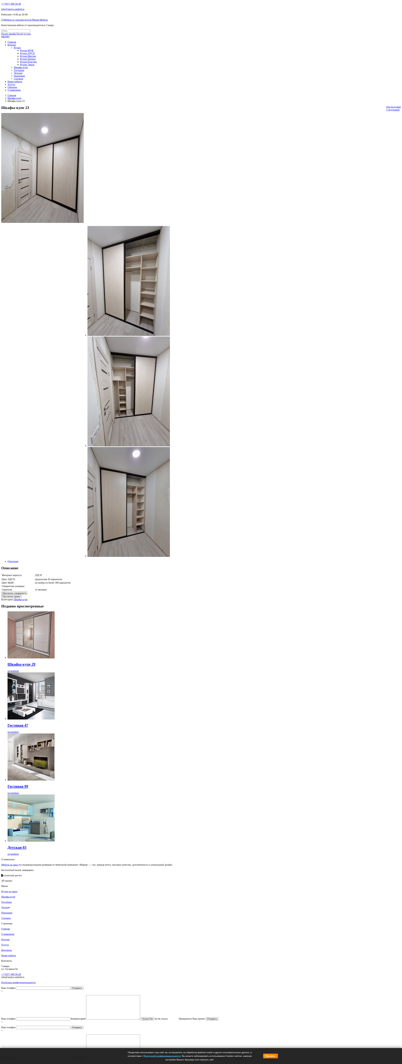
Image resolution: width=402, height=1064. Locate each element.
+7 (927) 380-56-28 (11, 4)
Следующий (392, 109)
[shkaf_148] (128, 445)
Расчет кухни (23, 33)
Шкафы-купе (15, 98)
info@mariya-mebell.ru (12, 9)
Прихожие (6, 912)
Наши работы (8, 955)
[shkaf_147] (128, 335)
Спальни (6, 918)
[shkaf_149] (128, 556)
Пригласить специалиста (14, 593)
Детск (4, 907)
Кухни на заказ (9, 891)
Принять (270, 1056)
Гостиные (6, 902)
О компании (7, 934)
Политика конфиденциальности (18, 982)
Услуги (5, 944)
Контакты (6, 950)
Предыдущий (393, 107)
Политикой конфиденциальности (162, 1056)
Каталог (5, 939)
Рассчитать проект (11, 596)
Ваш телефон (8, 988)
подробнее (13, 671)
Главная (12, 95)
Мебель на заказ (9, 864)
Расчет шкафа (8, 33)
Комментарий (78, 1018)
